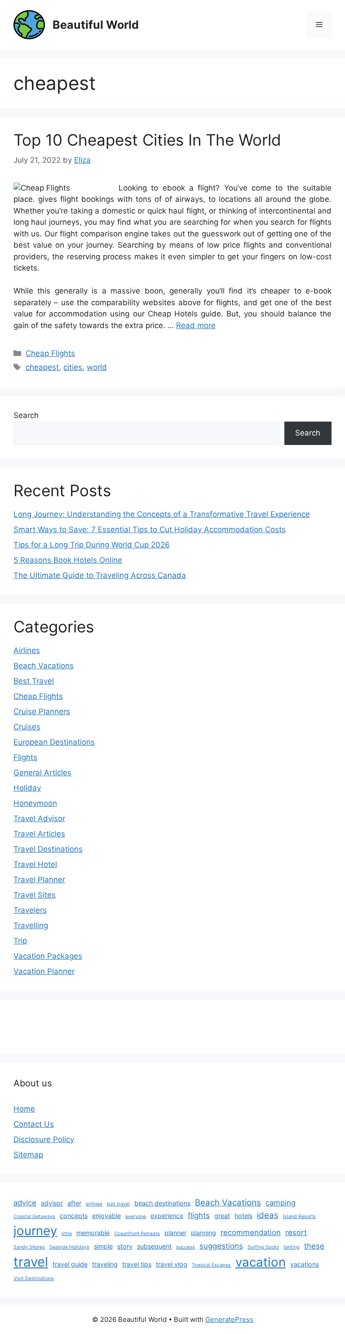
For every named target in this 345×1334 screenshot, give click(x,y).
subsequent (154, 1246)
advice (24, 1202)
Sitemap (28, 1154)
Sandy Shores (29, 1247)
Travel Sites (34, 894)
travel (30, 1262)
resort (296, 1232)
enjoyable (106, 1215)
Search (26, 415)
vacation (260, 1262)
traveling (105, 1264)
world (97, 367)
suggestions (221, 1245)
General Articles (42, 772)
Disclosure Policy (43, 1139)
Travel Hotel (35, 864)
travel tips (136, 1264)
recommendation (251, 1232)
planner (175, 1232)
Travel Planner (39, 879)
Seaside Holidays (69, 1247)
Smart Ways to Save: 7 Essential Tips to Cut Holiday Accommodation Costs (149, 529)
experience (166, 1215)
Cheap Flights (50, 353)
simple (103, 1246)
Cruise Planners (41, 711)
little (67, 1233)
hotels (243, 1215)
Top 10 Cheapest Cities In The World (147, 139)
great (222, 1215)
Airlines (26, 650)
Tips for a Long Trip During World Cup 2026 (91, 544)
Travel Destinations (48, 849)
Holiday (27, 787)
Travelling (30, 925)
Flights (25, 757)
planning (203, 1232)
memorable (93, 1232)
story (125, 1246)
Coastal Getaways (34, 1216)
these (314, 1245)
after (74, 1203)
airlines (94, 1204)
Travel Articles (39, 833)
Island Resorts (299, 1216)
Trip (20, 940)
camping (280, 1202)
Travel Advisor (39, 818)
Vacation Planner (44, 971)
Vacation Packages (47, 956)
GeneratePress (229, 1319)
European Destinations (54, 742)
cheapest (42, 367)
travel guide (70, 1264)
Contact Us (33, 1124)
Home (24, 1108)
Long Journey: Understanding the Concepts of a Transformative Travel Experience (161, 514)
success (185, 1247)
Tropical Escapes (211, 1265)
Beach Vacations (43, 665)
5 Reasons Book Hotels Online (67, 560)
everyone (135, 1216)
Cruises (26, 726)
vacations (304, 1264)
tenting (291, 1247)
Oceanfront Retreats (137, 1233)
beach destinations (162, 1203)
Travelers (30, 910)
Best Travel (33, 680)
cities (72, 367)
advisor (52, 1203)
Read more (196, 325)
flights (199, 1215)
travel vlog (171, 1264)
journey (35, 1230)
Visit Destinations (33, 1278)
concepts (74, 1215)
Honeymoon (35, 803)
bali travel (118, 1204)
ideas (268, 1215)
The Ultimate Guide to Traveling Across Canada (99, 575)
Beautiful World (96, 24)
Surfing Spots (263, 1247)
